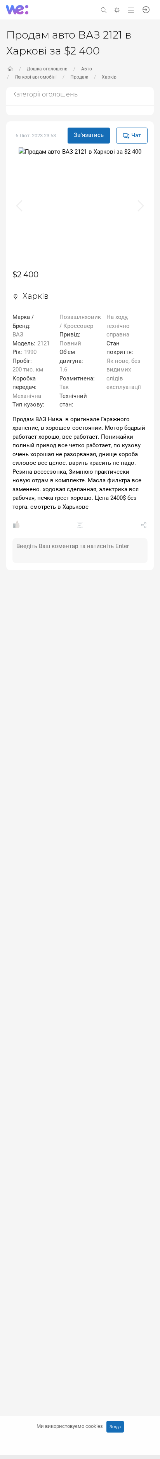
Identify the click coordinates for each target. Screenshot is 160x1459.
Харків (109, 77)
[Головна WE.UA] (10, 69)
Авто (86, 69)
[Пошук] (103, 9)
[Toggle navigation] (130, 9)
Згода (115, 1426)
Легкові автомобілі (36, 77)
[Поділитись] (143, 526)
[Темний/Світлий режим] (116, 9)
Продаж (79, 77)
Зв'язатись (89, 134)
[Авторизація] (146, 9)
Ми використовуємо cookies (70, 1426)
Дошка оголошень (47, 69)
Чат (135, 135)
